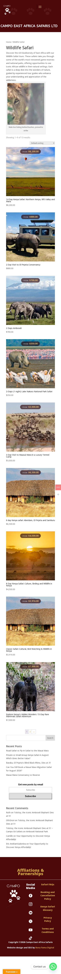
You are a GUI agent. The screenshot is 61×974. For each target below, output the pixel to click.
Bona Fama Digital (44, 947)
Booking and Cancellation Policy (47, 895)
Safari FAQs (47, 884)
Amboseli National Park (37, 831)
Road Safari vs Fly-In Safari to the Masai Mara (27, 750)
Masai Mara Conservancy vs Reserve (23, 775)
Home (8, 42)
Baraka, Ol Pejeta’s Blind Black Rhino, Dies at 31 (28, 762)
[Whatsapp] (53, 966)
